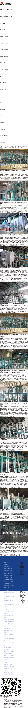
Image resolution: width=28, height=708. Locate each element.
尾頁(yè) (5, 555)
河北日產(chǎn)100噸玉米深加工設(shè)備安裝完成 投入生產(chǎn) (9, 651)
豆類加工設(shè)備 (4, 43)
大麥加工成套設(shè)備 (9, 642)
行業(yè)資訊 (2, 129)
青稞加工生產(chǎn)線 (8, 628)
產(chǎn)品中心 (3, 29)
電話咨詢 (22, 591)
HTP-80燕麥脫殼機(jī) (8, 623)
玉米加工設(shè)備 (4, 36)
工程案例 (2, 76)
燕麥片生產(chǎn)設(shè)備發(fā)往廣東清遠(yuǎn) (8, 674)
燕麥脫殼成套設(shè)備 (9, 621)
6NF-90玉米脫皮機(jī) (8, 579)
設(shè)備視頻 (3, 82)
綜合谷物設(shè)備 (4, 69)
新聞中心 (2, 115)
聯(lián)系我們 (3, 142)
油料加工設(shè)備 (4, 49)
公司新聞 (2, 122)
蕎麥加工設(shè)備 (4, 56)
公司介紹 (2, 96)
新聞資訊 (22, 594)
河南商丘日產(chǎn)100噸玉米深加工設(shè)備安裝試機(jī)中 (9, 657)
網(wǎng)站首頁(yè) (4, 23)
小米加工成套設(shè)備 (9, 619)
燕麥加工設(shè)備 (4, 62)
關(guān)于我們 (3, 89)
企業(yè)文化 (2, 102)
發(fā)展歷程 (2, 109)
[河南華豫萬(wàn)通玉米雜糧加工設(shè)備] (6, 3)
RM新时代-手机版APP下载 (7, 696)
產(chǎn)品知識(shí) (4, 135)
